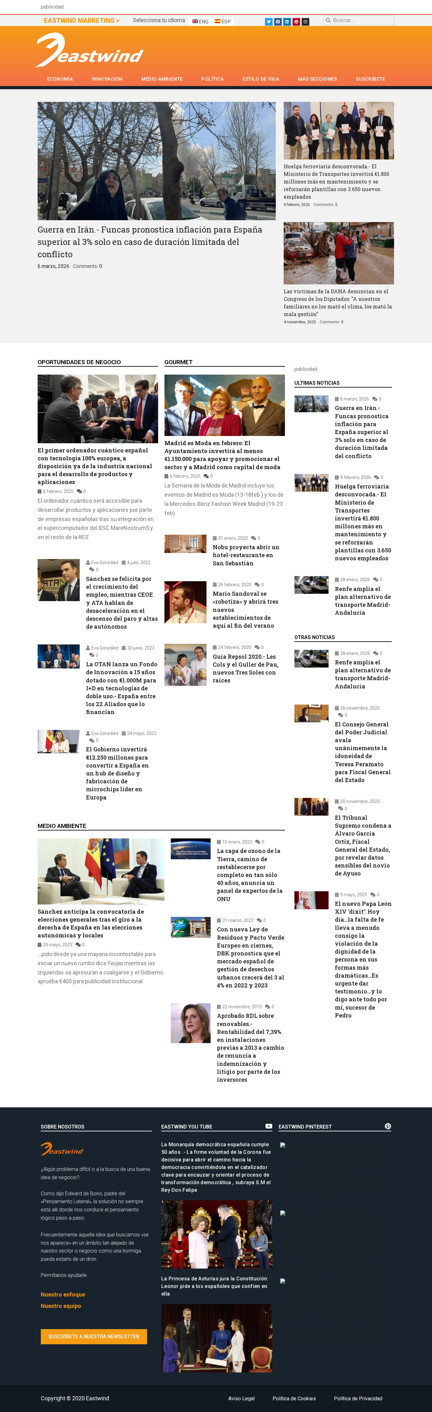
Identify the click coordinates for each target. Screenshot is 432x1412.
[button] (94, 1336)
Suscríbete (370, 79)
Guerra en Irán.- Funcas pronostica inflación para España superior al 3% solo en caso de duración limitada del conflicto (150, 241)
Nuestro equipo (61, 1306)
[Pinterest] (296, 22)
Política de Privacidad (358, 1399)
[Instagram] (305, 22)
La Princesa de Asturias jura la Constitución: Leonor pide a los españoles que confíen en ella (214, 1286)
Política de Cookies (294, 1399)
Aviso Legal (241, 1399)
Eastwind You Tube (186, 1127)
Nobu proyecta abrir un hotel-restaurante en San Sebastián (246, 555)
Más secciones (317, 79)
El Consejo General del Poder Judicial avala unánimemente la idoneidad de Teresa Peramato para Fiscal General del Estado (363, 751)
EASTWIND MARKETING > (81, 20)
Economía (60, 79)
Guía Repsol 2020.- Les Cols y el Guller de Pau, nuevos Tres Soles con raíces (245, 668)
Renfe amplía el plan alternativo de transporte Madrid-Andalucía (363, 600)
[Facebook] (278, 22)
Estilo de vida (261, 79)
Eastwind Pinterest (305, 1127)
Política (212, 79)
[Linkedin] (287, 22)
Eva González (105, 562)
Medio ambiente (161, 79)
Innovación (107, 79)
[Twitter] (269, 22)
